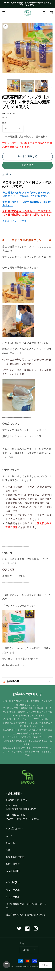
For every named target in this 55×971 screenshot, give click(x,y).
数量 (4, 122)
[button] (3, 12)
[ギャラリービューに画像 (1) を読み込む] (13, 86)
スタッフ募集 (13, 890)
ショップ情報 (13, 897)
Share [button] (9, 174)
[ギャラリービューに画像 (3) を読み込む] (41, 86)
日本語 (26, 949)
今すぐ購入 (27, 165)
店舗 (8, 850)
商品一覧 (10, 843)
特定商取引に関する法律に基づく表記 (25, 914)
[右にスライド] (52, 86)
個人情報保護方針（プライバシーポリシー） (26, 905)
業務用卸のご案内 (15, 857)
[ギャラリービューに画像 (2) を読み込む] (27, 86)
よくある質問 (13, 870)
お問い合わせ (13, 863)
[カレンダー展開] (6, 964)
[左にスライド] (3, 86)
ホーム (9, 836)
